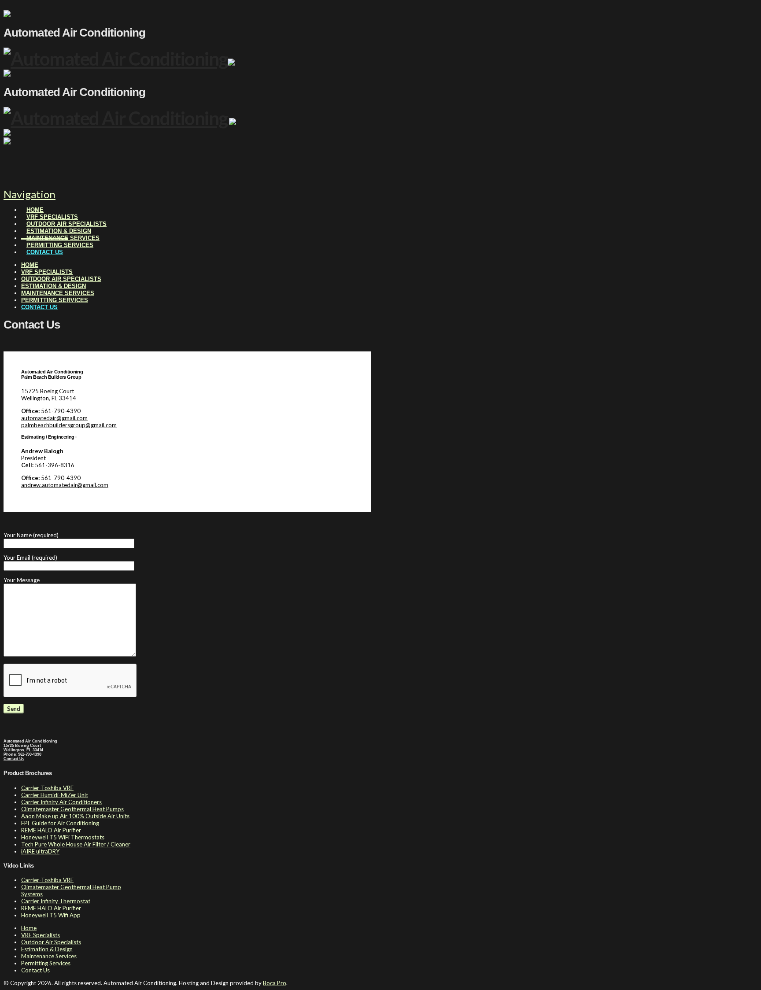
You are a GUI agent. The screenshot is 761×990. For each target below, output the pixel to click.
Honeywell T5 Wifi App (51, 915)
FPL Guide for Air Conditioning (60, 823)
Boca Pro (274, 982)
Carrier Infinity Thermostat (55, 901)
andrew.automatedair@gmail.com (64, 484)
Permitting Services (45, 963)
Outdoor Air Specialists (51, 942)
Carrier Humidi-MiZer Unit (54, 794)
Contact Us (14, 759)
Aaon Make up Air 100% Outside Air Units (75, 816)
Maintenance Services (49, 956)
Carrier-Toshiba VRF (47, 787)
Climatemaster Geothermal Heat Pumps (72, 809)
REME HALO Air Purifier (51, 830)
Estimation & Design (47, 949)
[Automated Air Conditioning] (116, 59)
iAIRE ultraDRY (40, 851)
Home (29, 927)
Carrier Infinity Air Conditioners (61, 801)
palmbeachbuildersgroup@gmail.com (69, 425)
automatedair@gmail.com (54, 417)
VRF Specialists (40, 934)
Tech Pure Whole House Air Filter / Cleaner (75, 844)
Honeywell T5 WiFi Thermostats (62, 837)
